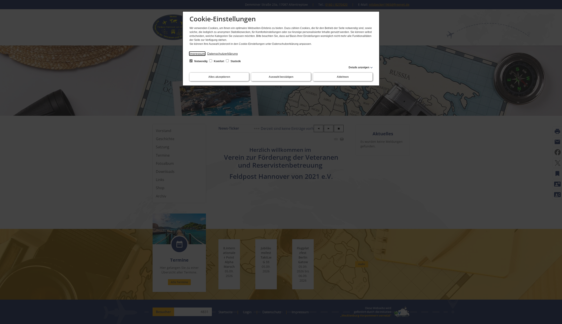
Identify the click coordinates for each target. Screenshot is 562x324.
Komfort (219, 61)
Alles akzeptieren (219, 76)
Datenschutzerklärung (222, 53)
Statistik (235, 61)
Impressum (197, 53)
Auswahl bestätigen (281, 76)
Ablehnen (343, 76)
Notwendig (201, 61)
